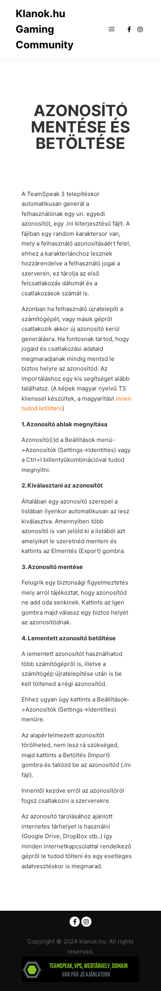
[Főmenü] (112, 29)
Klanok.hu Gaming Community (44, 29)
